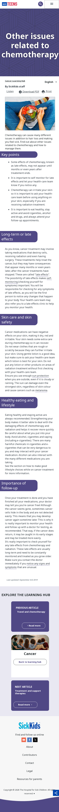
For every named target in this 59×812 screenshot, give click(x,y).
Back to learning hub (30, 661)
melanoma (41, 390)
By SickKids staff (15, 86)
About (29, 746)
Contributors (29, 755)
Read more (35, 625)
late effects (42, 274)
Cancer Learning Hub (15, 81)
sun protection (40, 375)
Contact (29, 763)
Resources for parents (29, 779)
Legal (29, 771)
